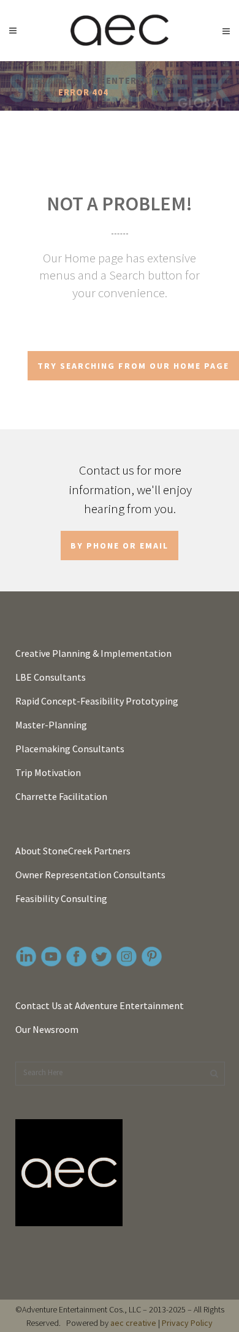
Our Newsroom (46, 1029)
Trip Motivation (48, 772)
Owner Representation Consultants (90, 874)
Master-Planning (51, 725)
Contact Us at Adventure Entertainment (99, 1005)
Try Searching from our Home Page (133, 365)
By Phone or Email (119, 545)
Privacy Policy (187, 1322)
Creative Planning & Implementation (93, 653)
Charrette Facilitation (61, 796)
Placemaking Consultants (69, 748)
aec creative (133, 1322)
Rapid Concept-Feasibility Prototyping (96, 701)
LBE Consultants (50, 677)
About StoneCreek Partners (73, 851)
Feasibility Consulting (61, 898)
